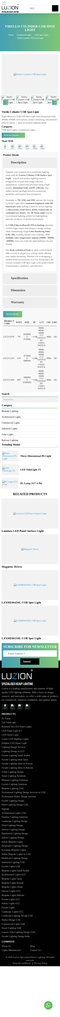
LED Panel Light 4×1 (12, 730)
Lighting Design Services (14, 747)
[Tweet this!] (20, 147)
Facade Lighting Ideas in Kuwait (17, 763)
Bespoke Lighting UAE (13, 788)
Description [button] (18, 162)
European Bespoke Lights (14, 850)
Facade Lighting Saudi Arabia (16, 755)
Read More (12, 314)
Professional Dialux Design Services (19, 796)
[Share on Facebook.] (5, 147)
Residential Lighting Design (15, 833)
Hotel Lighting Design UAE (15, 804)
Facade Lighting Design (13, 800)
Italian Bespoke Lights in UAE (16, 854)
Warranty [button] (17, 302)
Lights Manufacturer (11, 950)
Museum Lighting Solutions (15, 780)
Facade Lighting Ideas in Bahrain (17, 767)
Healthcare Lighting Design (15, 858)
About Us (6, 946)
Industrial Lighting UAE (13, 862)
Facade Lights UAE (11, 866)
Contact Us (35, 950)
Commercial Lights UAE (13, 924)
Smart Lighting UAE (12, 928)
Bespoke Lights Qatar (12, 878)
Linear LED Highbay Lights (15, 739)
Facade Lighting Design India (16, 936)
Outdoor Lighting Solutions (15, 817)
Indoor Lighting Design (13, 837)
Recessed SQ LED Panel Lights (17, 726)
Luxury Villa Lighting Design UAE (18, 932)
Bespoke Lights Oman (12, 887)
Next (54, 102)
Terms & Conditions (21, 963)
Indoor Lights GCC (11, 903)
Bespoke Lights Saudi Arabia (15, 870)
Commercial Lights (24, 35)
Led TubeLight (9, 722)
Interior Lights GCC (11, 891)
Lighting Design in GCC (13, 751)
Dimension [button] (18, 290)
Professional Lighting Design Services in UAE (24, 792)
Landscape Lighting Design (15, 821)
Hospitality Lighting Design (15, 845)
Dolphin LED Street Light (14, 743)
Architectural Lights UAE (14, 813)
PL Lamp (6, 718)
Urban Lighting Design (13, 772)
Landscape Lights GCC (13, 911)
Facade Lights (8, 907)
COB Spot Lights (41, 35)
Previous (5, 102)
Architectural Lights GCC (14, 874)
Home (10, 35)
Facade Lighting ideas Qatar (15, 759)
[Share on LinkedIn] (27, 147)
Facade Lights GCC (11, 899)
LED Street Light (10, 734)
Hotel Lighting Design (12, 825)
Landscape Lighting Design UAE (17, 915)
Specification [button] (19, 278)
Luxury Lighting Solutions (14, 784)
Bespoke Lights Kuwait (13, 883)
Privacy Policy (41, 963)
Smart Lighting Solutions (14, 776)
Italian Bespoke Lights (12, 841)
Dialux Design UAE (11, 919)
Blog (32, 946)
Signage (5, 808)
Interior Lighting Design (13, 829)
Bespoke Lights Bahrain (13, 895)
